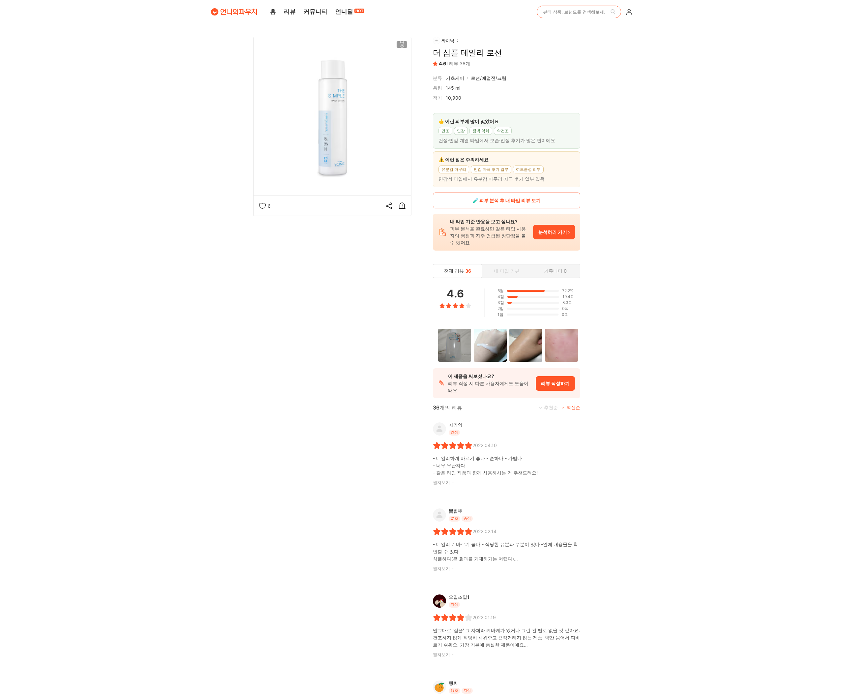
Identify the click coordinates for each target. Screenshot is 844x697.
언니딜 (349, 11)
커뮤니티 (315, 11)
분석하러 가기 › (554, 232)
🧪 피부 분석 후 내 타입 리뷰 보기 (507, 200)
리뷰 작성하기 (555, 383)
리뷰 (290, 11)
